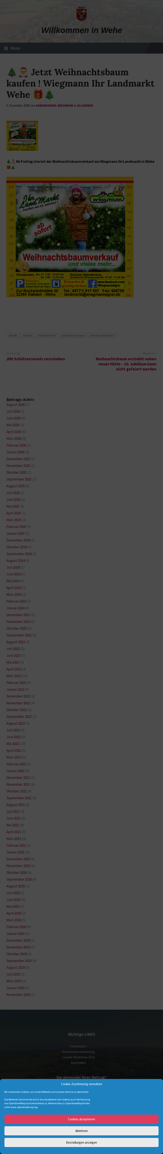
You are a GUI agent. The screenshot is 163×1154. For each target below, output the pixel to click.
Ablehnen (81, 1131)
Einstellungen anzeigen (81, 1142)
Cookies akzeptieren (81, 1119)
